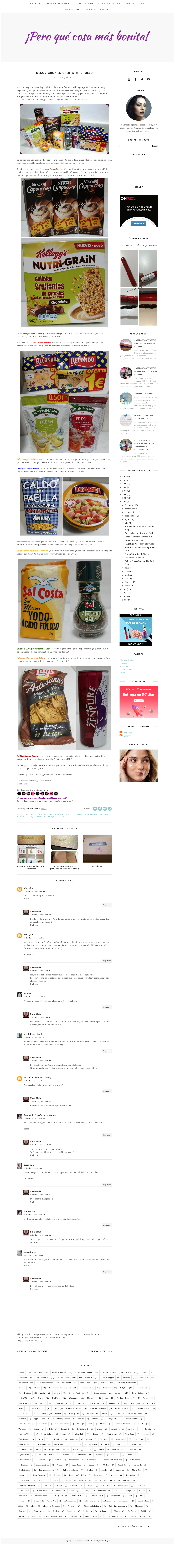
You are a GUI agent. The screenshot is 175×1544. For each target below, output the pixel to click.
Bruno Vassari (24, 1424)
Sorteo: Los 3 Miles (143, 393)
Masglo (21, 1475)
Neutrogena (112, 1434)
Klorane (103, 1424)
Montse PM (29, 1211)
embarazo (107, 1501)
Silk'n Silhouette (24, 1460)
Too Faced (22, 1377)
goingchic (74, 1439)
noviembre (130, 509)
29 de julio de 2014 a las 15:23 (34, 1118)
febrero (128, 582)
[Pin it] (110, 809)
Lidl (115, 1491)
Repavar (73, 1516)
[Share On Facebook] (100, 809)
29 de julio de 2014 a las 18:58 (34, 1215)
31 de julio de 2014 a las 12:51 (40, 1195)
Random (144, 1372)
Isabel (93, 814)
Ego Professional (62, 1424)
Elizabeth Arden (24, 1470)
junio (127, 568)
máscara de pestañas (61, 1419)
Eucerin (148, 1429)
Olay (130, 1496)
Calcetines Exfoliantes (92, 1506)
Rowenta (21, 1501)
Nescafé (27, 817)
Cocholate (74, 1485)
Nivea (20, 1408)
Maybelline (91, 1398)
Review (48, 817)
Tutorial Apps (23, 1439)
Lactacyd (86, 1491)
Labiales (104, 1470)
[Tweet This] (95, 809)
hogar (101, 1449)
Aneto (32, 814)
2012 (124, 593)
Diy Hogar (56, 1398)
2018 (124, 487)
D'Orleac (105, 1465)
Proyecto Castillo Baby (53, 1516)
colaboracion (89, 1501)
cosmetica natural (87, 1388)
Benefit (58, 1413)
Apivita (55, 1480)
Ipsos (58, 1491)
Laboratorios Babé (73, 1408)
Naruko (21, 1516)
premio (43, 1403)
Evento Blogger (108, 1377)
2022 (124, 480)
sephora (57, 1393)
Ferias (78, 1403)
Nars (119, 1444)
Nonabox (126, 1377)
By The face (23, 1465)
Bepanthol (65, 1429)
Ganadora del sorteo (134, 557)
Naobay (95, 1434)
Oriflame (133, 1444)
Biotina (112, 1480)
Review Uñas (23, 1398)
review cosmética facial (66, 1377)
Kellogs (103, 814)
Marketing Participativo (126, 1383)
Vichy (117, 1413)
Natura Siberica (77, 1496)
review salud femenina (113, 1516)
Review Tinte (94, 1403)
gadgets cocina (91, 1516)
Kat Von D (115, 1455)
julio (126, 523)
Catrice (40, 1398)
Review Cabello (85, 1383)
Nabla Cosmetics (39, 1475)
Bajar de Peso (23, 1455)
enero (127, 585)
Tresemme (98, 1475)
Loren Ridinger (47, 1434)
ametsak (28, 993)
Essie (138, 1485)
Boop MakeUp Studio (26, 1485)
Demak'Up (122, 1465)
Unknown (126, 736)
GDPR (122, 672)
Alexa (33, 1506)
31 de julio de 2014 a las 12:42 (40, 1017)
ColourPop (105, 1485)
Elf (78, 1424)
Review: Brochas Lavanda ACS (138, 537)
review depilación (135, 1413)
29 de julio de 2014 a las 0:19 (34, 1037)
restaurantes (124, 1501)
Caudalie (59, 1485)
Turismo (42, 1460)
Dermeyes (71, 1511)
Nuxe (34, 1516)
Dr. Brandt (132, 1429)
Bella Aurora (135, 1460)
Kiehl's (130, 1511)
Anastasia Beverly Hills (113, 1460)
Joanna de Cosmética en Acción (40, 1115)
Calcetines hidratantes (118, 1506)
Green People (42, 1491)
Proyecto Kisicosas (57, 1449)
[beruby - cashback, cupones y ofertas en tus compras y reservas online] (139, 226)
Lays (19, 817)
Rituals (75, 1449)
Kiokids (144, 1511)
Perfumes (22, 1419)
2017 (124, 491)
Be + (39, 1455)
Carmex (60, 1465)
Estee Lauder (23, 1491)
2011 (124, 596)
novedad (104, 1383)
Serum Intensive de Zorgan (137, 554)
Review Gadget (137, 1393)
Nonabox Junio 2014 (134, 540)
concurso (118, 1393)
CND (45, 1485)
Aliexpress (104, 1439)
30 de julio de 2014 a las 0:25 (34, 1255)
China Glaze (76, 1465)
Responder (107, 905)
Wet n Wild (66, 1383)
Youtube (114, 1475)
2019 (124, 483)
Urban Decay (142, 1398)
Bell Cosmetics (61, 1403)
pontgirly (28, 934)
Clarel (55, 1408)
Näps (129, 1455)
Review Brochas (144, 1408)
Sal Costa (58, 817)
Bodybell (126, 1480)
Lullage (128, 1491)
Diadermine (42, 1424)
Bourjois (65, 1455)
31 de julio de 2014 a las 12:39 (40, 915)
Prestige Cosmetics (98, 1408)
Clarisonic (139, 1506)
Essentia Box (59, 1444)
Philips (38, 1449)
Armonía (82, 1480)
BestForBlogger (104, 1541)
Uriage (36, 1501)
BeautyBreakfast (131, 1419)
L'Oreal (37, 1388)
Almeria (95, 1419)
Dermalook (115, 1429)
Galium (103, 1511)
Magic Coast (137, 1470)
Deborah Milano (24, 1393)
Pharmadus (22, 1449)
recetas (81, 1419)
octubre (128, 512)
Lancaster (120, 1470)
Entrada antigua (99, 1351)
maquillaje (38, 1372)
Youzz (88, 1449)
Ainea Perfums (143, 1501)
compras (88, 1377)
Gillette (117, 1511)
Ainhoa (89, 1439)
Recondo (38, 817)
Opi (141, 1496)
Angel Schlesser (24, 1480)
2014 (124, 501)
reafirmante (74, 1460)
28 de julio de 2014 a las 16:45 (34, 891)
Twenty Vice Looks (76, 1393)
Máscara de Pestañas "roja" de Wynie (139, 245)
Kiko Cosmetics (42, 1377)
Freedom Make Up (25, 1434)
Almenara (71, 1506)
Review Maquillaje (59, 1372)
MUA (107, 1444)
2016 (124, 494)
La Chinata (77, 1444)
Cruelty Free (74, 1413)
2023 (124, 476)
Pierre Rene (129, 1434)
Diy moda (138, 1465)
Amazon (115, 1449)
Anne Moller (131, 1449)
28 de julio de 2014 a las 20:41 (34, 997)
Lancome (102, 1491)
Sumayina (29, 1165)
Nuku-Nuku (35, 911)
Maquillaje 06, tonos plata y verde (140, 544)
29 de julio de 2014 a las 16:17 (34, 1168)
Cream (91, 1465)
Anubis (41, 1480)
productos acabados (45, 1383)
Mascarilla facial (24, 1403)
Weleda (50, 1429)
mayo (127, 571)
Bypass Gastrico (42, 1465)
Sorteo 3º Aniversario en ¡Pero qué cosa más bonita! (145, 343)
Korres (71, 1491)
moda (42, 1393)
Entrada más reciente (33, 1351)
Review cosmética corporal (60, 1388)
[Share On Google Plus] (105, 809)
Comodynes (81, 1455)
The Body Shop (123, 1398)
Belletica (97, 1480)
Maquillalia (22, 1496)
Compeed (22, 1511)
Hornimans (83, 814)
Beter (51, 1455)
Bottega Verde (83, 1429)
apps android (39, 1419)
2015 (124, 498)
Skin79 (140, 1424)
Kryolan (89, 1470)
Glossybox (144, 1377)
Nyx (106, 1398)
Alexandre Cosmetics (51, 1506)
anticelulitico (57, 1439)
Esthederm (87, 1511)
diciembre (129, 505)
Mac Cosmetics (143, 1403)
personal (139, 1388)
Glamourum (73, 1398)
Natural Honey (97, 1496)
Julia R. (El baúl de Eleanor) (37, 1077)
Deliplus (123, 1388)
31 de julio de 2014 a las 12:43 (40, 1061)
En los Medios (126, 669)
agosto (128, 519)
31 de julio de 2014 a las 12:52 (40, 1235)
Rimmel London (24, 1413)
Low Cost (93, 1444)
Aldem (20, 1506)
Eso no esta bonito (46, 1470)
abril (127, 575)
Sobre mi (124, 666)
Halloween (99, 1455)
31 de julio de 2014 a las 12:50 (40, 1101)
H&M (90, 1424)
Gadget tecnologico (70, 1470)
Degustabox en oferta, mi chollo (139, 533)
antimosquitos (70, 1501)
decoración (130, 1475)
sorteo (129, 1372)
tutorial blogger (38, 1408)
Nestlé (104, 1413)
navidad (43, 1413)
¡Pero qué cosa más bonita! (81, 1541)
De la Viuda (41, 1444)
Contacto (124, 663)
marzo (128, 578)
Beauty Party (111, 1419)
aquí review (49, 554)
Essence (21, 1388)
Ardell (68, 1480)
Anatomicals (121, 1439)
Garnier (90, 1413)
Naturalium (115, 1496)
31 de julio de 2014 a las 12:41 (40, 970)
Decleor (56, 1511)
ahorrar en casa (100, 1393)
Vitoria (40, 1439)
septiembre (130, 516)
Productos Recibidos (77, 1475)
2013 (124, 589)
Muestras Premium (122, 1424)
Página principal (127, 660)
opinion (112, 1403)
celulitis (58, 1460)
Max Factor (23, 1383)
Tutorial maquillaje (109, 1372)
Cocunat (90, 1485)
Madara (142, 1491)
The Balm (22, 1429)
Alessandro (91, 1460)
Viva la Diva (51, 1501)
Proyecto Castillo (122, 1408)
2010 (124, 600)
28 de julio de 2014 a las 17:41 (34, 938)
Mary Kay (59, 1496)
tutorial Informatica (138, 1516)
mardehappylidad (33, 1034)
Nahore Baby (79, 1434)
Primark (145, 1434)
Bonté (126, 1403)
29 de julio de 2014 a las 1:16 (33, 1081)
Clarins (99, 1429)
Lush (64, 1434)
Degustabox (69, 814)
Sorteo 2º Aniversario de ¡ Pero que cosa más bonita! (145, 371)
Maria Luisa (30, 888)
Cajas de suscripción (49, 814)
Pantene (57, 1475)
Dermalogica (123, 1485)
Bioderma (107, 1388)
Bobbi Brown (23, 1444)
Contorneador (39, 1511)
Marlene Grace (41, 1496)
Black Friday (139, 1439)
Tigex (36, 1429)
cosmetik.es (30, 1252)
